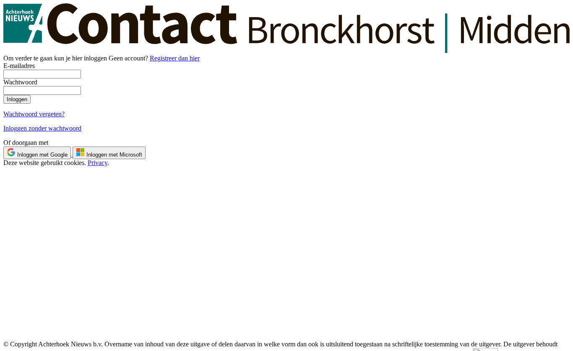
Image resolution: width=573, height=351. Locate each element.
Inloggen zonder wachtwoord (42, 128)
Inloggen (17, 99)
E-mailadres (19, 65)
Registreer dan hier (175, 58)
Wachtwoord (20, 82)
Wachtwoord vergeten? (34, 114)
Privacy (97, 162)
